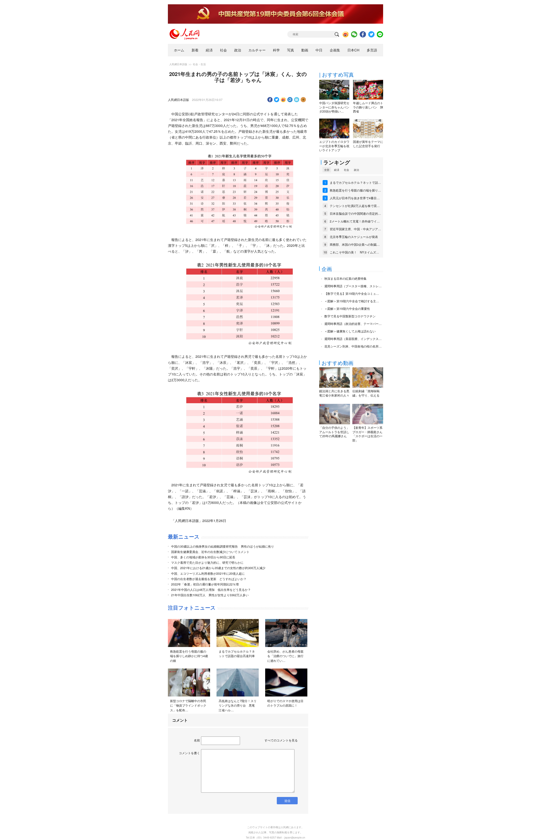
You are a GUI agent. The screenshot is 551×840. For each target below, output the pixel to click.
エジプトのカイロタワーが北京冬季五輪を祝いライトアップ (334, 145)
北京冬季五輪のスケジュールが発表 (354, 237)
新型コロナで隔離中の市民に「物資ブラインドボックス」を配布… (188, 705)
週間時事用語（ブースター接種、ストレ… (353, 286)
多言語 (372, 50)
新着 (195, 50)
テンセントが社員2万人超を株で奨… (355, 206)
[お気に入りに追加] (303, 99)
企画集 (335, 50)
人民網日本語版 (178, 64)
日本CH (353, 50)
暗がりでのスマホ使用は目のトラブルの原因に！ (285, 703)
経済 (209, 50)
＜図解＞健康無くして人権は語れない (350, 331)
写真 (290, 50)
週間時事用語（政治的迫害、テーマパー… (353, 323)
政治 (237, 50)
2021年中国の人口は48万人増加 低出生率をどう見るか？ (211, 589)
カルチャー (257, 50)
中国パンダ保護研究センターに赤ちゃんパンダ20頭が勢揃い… (334, 107)
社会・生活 (199, 64)
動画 (304, 50)
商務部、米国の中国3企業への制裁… (355, 244)
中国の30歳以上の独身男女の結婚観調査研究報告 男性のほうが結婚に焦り (222, 546)
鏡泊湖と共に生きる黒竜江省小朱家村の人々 (334, 393)
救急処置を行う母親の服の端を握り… (355, 190)
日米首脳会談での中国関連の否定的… (355, 213)
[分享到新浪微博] (283, 99)
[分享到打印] (296, 99)
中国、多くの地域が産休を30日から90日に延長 (203, 557)
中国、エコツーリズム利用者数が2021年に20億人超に (208, 573)
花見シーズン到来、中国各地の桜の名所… (353, 346)
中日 (319, 50)
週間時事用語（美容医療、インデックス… (353, 339)
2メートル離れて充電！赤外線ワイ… (355, 221)
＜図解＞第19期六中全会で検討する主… (351, 301)
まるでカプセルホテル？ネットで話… (355, 182)
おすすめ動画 (337, 362)
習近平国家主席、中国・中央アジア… (355, 229)
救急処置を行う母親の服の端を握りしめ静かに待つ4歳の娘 (189, 656)
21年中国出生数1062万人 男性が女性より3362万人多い (210, 595)
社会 (223, 50)
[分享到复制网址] (290, 99)
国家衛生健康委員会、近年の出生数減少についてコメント (210, 552)
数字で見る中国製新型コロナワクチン (350, 316)
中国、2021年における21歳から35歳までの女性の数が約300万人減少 (218, 568)
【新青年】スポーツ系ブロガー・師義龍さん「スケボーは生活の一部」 (367, 433)
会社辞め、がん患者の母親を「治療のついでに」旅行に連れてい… (285, 656)
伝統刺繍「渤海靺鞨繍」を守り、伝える (365, 393)
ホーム (179, 50)
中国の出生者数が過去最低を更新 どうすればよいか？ (208, 579)
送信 (287, 800)
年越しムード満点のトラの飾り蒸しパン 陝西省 (368, 107)
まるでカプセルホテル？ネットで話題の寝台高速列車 (237, 653)
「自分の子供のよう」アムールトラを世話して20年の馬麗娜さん (334, 431)
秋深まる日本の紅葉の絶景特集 (345, 278)
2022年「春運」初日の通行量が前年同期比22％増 (205, 584)
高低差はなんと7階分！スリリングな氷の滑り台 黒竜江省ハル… (238, 705)
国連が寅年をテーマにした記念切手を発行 (368, 143)
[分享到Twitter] (276, 99)
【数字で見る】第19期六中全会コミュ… (351, 293)
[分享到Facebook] (270, 99)
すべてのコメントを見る (281, 740)
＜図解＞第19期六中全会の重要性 (347, 308)
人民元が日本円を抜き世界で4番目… (355, 198)
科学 (276, 50)
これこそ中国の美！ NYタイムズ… (354, 252)
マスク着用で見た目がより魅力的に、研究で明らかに (207, 562)
